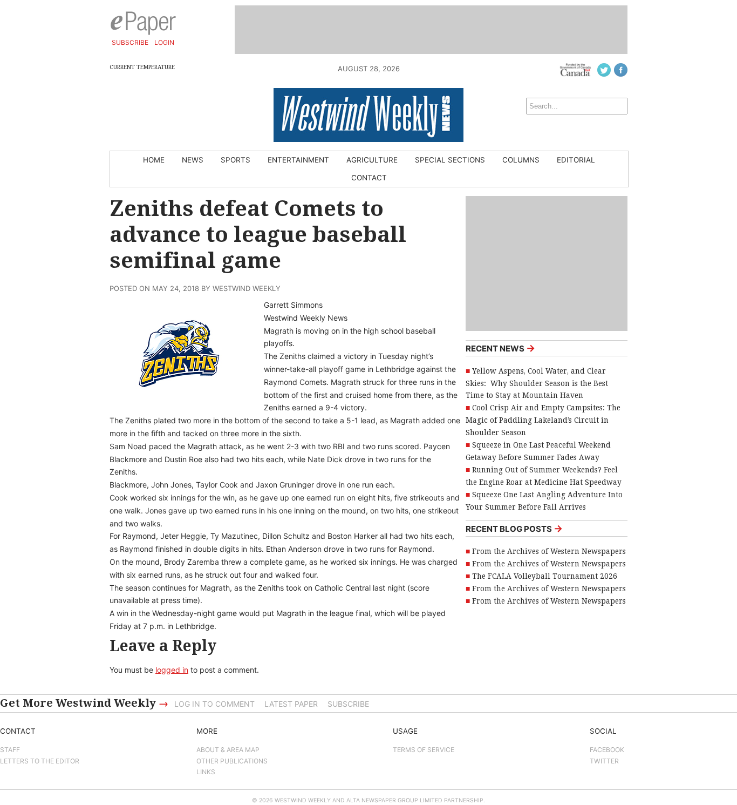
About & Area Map (228, 750)
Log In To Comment (214, 703)
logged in (171, 669)
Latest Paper (291, 703)
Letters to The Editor (39, 761)
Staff (10, 750)
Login (164, 42)
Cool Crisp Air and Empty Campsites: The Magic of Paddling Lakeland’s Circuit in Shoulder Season (543, 420)
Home (154, 159)
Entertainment (298, 159)
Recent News (500, 348)
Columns (521, 159)
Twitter (604, 761)
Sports (235, 159)
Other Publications (232, 761)
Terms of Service (423, 750)
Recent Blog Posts (514, 528)
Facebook (607, 750)
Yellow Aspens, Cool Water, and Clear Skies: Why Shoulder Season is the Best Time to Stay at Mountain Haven (537, 383)
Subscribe (130, 42)
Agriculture (372, 159)
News (192, 159)
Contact (369, 177)
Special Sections (450, 159)
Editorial (576, 159)
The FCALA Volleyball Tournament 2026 (544, 576)
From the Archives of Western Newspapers (549, 551)
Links (205, 772)
